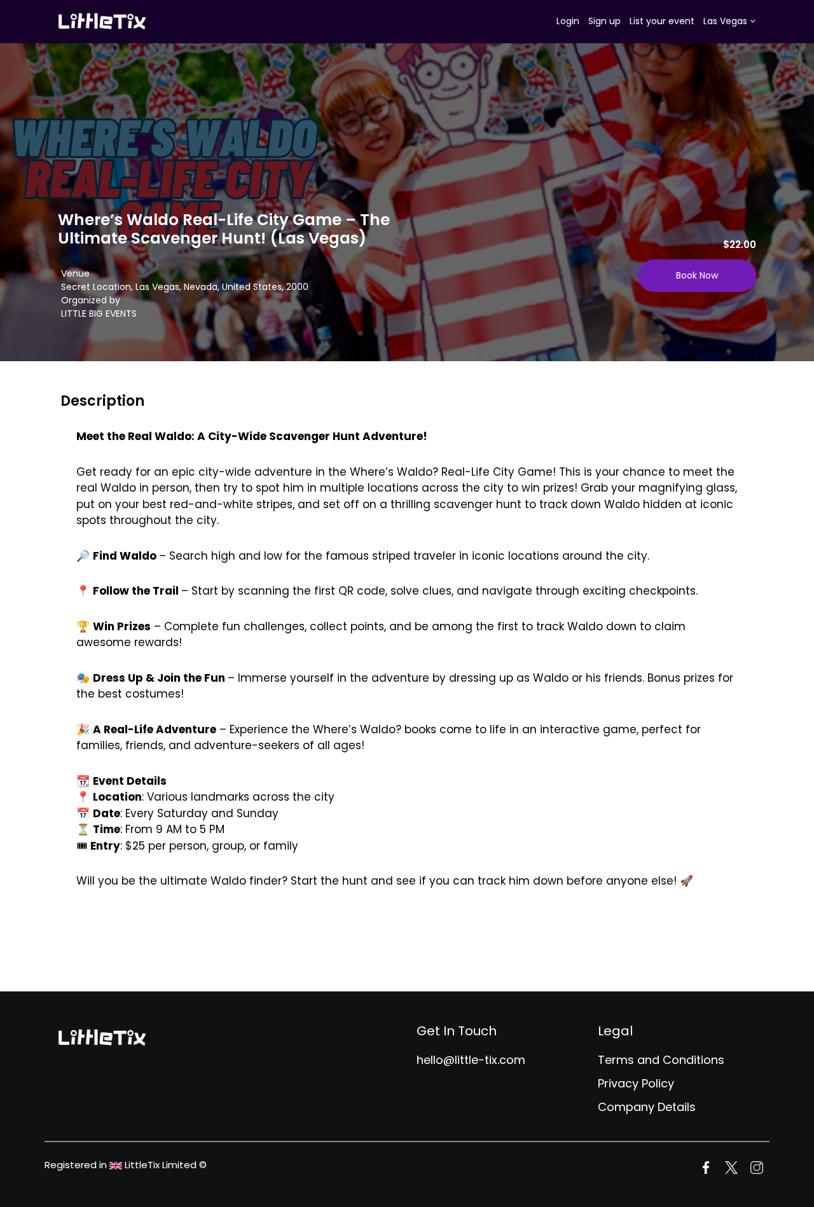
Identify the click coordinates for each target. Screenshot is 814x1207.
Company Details (647, 1107)
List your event (662, 21)
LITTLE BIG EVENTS (99, 313)
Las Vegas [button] (726, 21)
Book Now (697, 275)
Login (567, 21)
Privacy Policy (636, 1083)
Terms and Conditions (661, 1060)
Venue (75, 273)
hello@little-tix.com (471, 1060)
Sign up (604, 21)
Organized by (90, 300)
